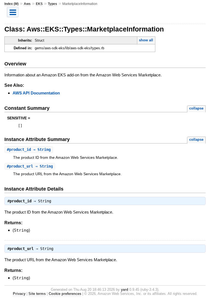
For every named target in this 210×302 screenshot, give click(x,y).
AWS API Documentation (36, 93)
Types (52, 4)
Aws (27, 4)
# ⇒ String (29, 149)
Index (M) (11, 4)
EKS (39, 4)
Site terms (37, 294)
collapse (196, 108)
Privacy (19, 294)
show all (146, 40)
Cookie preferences (65, 294)
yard (124, 289)
